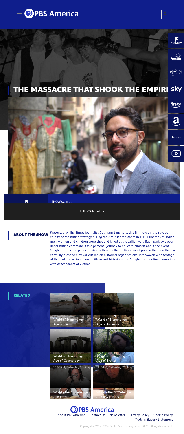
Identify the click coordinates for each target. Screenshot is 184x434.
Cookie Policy (163, 415)
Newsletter (117, 415)
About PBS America (71, 415)
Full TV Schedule (90, 211)
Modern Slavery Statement (154, 419)
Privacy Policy (139, 415)
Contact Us (97, 415)
